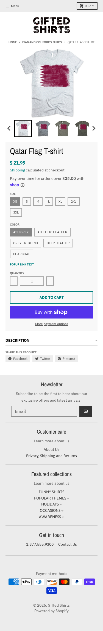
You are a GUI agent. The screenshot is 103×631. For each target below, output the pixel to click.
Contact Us (67, 544)
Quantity (17, 273)
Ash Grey (21, 232)
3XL (16, 212)
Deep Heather (58, 243)
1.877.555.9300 (40, 544)
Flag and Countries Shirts (42, 42)
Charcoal (21, 254)
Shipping (17, 170)
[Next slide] (94, 128)
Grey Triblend (25, 243)
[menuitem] (23, 128)
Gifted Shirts (59, 605)
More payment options (51, 324)
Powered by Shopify (51, 610)
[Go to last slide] (9, 128)
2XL (73, 201)
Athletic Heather (52, 232)
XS (15, 201)
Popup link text (22, 264)
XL (60, 201)
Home (13, 42)
